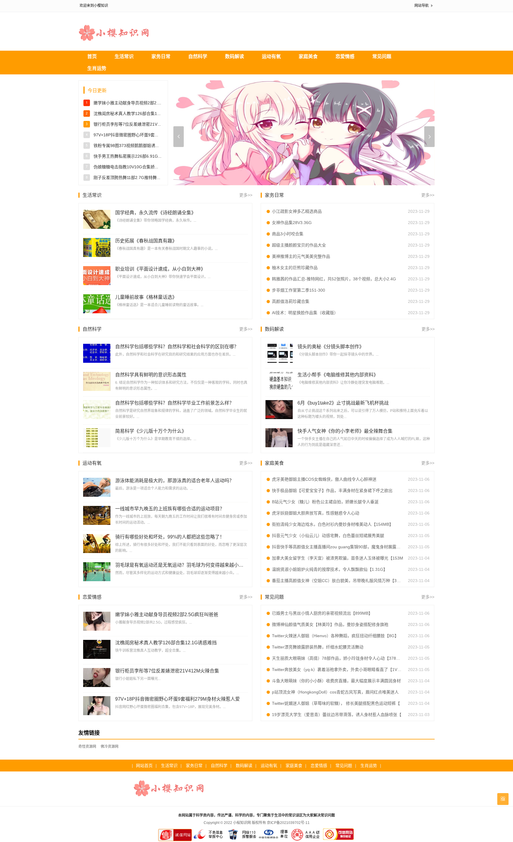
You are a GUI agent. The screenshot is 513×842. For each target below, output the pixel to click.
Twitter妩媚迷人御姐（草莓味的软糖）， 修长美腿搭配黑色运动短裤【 (336, 703)
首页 (92, 56)
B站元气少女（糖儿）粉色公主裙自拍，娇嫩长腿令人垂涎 (325, 501)
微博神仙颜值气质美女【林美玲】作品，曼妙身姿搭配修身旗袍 (330, 624)
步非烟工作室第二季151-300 (298, 290)
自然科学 (197, 56)
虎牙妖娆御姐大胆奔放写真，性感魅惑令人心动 (315, 513)
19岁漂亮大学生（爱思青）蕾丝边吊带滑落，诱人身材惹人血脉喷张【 (336, 714)
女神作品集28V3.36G (292, 222)
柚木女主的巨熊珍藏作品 (295, 267)
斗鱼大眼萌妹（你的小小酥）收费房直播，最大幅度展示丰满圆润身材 (336, 680)
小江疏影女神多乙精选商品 (297, 211)
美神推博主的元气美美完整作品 (301, 256)
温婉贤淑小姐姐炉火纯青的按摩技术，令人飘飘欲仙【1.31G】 (329, 569)
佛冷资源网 (109, 746)
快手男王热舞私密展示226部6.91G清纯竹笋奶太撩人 (142, 156)
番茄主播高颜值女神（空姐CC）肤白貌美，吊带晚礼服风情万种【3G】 (337, 580)
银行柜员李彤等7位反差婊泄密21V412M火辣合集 (139, 124)
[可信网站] (338, 840)
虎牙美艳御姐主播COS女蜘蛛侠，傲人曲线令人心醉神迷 (324, 479)
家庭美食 (308, 56)
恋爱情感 (344, 56)
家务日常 (160, 56)
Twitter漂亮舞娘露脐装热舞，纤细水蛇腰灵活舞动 (317, 647)
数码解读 (234, 56)
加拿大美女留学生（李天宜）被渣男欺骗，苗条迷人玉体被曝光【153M (337, 558)
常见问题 (381, 56)
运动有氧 (271, 56)
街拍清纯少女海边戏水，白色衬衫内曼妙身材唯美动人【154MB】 (332, 524)
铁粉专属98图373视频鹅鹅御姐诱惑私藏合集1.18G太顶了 (147, 145)
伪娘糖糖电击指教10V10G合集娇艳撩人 (130, 166)
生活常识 (124, 56)
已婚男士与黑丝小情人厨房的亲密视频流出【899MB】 (322, 613)
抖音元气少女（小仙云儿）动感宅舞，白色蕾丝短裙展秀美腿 (328, 535)
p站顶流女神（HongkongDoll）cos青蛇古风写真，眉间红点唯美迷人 (335, 692)
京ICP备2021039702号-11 (288, 823)
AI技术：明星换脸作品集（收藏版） (305, 312)
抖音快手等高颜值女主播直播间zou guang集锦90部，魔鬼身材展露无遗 (337, 546)
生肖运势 (96, 68)
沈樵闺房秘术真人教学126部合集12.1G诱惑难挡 (138, 113)
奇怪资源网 (87, 746)
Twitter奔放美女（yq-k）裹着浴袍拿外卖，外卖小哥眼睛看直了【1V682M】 (337, 669)
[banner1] (304, 133)
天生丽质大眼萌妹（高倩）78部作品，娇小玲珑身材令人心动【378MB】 (337, 658)
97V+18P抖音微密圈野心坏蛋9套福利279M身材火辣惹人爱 (148, 134)
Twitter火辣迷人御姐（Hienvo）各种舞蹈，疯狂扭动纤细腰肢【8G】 (335, 635)
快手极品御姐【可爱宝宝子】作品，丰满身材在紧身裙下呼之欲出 (332, 490)
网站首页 (144, 765)
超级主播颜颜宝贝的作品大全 (299, 245)
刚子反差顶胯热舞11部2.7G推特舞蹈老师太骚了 (138, 177)
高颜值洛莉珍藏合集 (290, 301)
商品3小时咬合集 (287, 233)
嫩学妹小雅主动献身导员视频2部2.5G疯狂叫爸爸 (139, 102)
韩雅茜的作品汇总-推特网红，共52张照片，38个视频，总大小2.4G (334, 279)
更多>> (245, 195)
